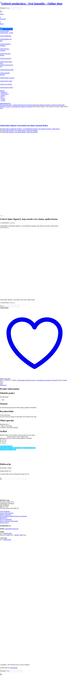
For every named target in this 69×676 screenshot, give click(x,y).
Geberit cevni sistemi (6, 84)
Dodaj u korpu (4, 308)
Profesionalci (14, 667)
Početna (2, 90)
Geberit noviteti (4, 31)
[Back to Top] (0, 477)
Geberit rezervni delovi (6, 87)
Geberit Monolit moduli (6, 70)
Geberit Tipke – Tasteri (6, 32)
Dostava (3, 95)
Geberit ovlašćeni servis (5, 103)
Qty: (1, 306)
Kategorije (8, 29)
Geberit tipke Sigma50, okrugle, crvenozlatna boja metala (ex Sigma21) (32, 105)
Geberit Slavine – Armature (5, 49)
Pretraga (2, 8)
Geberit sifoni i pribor (6, 81)
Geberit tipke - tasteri (10, 105)
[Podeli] (59, 2)
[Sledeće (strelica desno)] (66, 338)
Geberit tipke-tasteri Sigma (23, 105)
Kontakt (3, 99)
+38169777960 (18, 535)
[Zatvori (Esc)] (63, 2)
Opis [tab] (1, 383)
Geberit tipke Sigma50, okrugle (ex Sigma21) (44, 105)
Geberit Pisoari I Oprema (7, 78)
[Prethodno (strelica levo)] (3, 338)
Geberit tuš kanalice (5, 58)
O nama (3, 100)
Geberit (65, 380)
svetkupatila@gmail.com (11, 528)
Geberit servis (4, 94)
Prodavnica (4, 92)
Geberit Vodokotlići (5, 36)
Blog (2, 97)
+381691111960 (7, 533)
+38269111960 (7, 539)
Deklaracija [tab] (3, 385)
